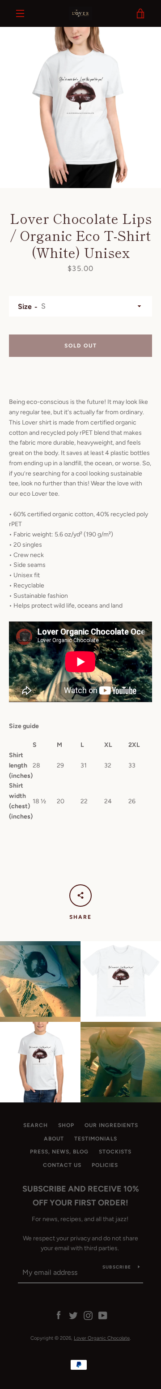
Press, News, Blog (59, 1152)
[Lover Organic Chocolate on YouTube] (102, 1315)
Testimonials (95, 1139)
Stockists (115, 1152)
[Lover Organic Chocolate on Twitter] (73, 1315)
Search (35, 1125)
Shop (66, 1125)
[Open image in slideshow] (80, 107)
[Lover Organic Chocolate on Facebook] (58, 1315)
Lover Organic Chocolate (102, 1338)
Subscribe (116, 1267)
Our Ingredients (111, 1125)
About (54, 1139)
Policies (105, 1165)
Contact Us (62, 1165)
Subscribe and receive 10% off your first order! (80, 1196)
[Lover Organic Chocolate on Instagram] (88, 1315)
